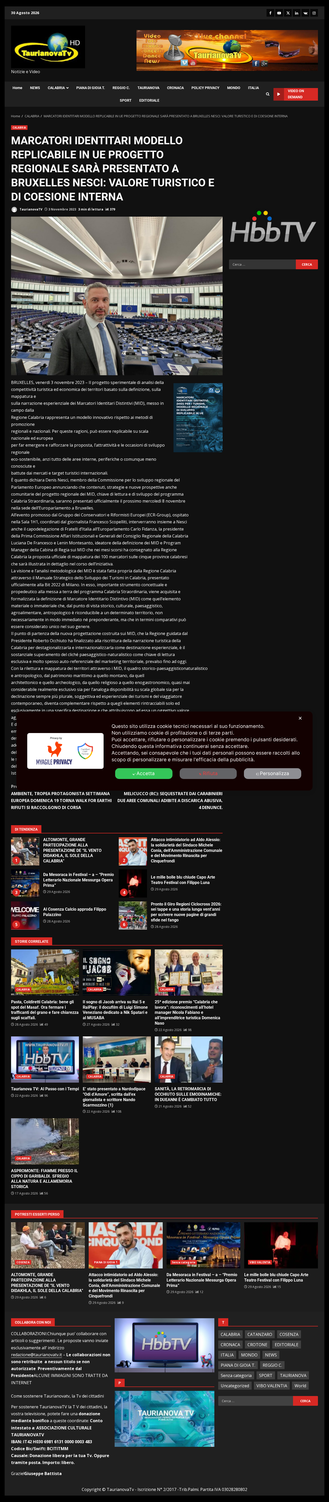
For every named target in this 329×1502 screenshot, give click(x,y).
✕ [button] (300, 718)
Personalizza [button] (274, 773)
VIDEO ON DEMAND (296, 94)
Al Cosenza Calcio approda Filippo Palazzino (25, 915)
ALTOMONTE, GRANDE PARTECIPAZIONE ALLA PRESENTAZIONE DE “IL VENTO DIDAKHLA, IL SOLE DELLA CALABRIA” (25, 851)
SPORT (126, 100)
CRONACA (175, 88)
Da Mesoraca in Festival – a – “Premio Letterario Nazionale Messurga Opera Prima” (25, 883)
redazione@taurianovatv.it (36, 1354)
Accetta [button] (145, 773)
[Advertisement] (273, 161)
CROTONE (257, 1344)
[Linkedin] (296, 13)
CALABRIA (56, 88)
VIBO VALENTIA (260, 1262)
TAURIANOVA (148, 88)
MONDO (233, 88)
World (300, 1386)
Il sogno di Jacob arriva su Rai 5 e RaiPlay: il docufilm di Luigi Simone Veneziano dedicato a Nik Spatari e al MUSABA (117, 972)
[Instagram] (314, 13)
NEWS (35, 88)
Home (17, 88)
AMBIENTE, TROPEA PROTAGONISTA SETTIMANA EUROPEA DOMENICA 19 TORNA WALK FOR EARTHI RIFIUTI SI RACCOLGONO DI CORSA (61, 797)
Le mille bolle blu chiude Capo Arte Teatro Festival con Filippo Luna (133, 883)
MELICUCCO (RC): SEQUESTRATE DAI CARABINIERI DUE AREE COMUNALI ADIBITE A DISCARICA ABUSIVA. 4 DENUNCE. (170, 797)
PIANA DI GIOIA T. (90, 88)
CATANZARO (260, 1334)
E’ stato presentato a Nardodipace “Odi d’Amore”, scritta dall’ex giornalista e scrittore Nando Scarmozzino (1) (117, 1059)
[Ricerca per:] (262, 264)
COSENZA (23, 1262)
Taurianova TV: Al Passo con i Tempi (45, 1059)
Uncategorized (235, 1386)
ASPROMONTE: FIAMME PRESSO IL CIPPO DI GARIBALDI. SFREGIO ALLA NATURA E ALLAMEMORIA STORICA (45, 1141)
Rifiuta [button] (210, 773)
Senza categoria (184, 1262)
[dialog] (164, 751)
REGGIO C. (121, 88)
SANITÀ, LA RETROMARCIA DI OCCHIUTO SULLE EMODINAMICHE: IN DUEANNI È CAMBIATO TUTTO (189, 1059)
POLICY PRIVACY (205, 88)
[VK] (305, 13)
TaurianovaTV (30, 209)
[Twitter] (288, 13)
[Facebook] (270, 13)
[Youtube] (279, 13)
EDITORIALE (149, 100)
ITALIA (253, 88)
